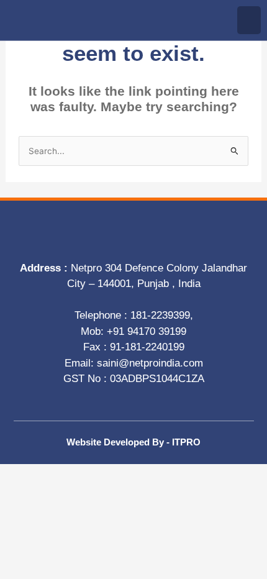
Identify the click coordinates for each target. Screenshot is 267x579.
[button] (249, 20)
